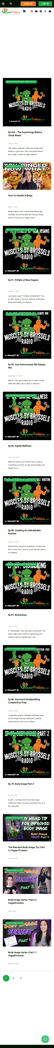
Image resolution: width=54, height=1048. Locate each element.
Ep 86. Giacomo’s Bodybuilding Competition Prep (24, 701)
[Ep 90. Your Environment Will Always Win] (27, 334)
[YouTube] (36, 11)
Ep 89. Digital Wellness (20, 446)
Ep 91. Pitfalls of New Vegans (23, 280)
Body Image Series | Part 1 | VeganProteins (22, 954)
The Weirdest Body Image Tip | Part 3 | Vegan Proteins (26, 849)
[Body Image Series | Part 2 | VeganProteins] (27, 880)
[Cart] (24, 11)
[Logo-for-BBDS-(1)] (11, 11)
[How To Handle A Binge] (27, 176)
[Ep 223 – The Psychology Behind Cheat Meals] (27, 102)
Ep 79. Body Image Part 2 (21, 784)
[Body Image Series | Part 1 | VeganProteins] (27, 933)
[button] (3, 4)
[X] (45, 11)
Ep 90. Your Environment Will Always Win (26, 366)
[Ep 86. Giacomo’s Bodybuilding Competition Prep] (27, 669)
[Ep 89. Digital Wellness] (27, 416)
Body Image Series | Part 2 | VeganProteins (22, 901)
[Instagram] (32, 11)
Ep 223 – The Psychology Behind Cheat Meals (25, 134)
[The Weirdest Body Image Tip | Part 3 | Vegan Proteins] (27, 827)
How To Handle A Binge (20, 195)
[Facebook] (41, 11)
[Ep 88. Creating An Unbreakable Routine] (27, 500)
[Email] (50, 11)
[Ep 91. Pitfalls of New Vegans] (27, 250)
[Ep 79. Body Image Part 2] (27, 754)
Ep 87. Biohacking (17, 615)
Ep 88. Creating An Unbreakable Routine (24, 532)
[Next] (21, 978)
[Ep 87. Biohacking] (27, 585)
